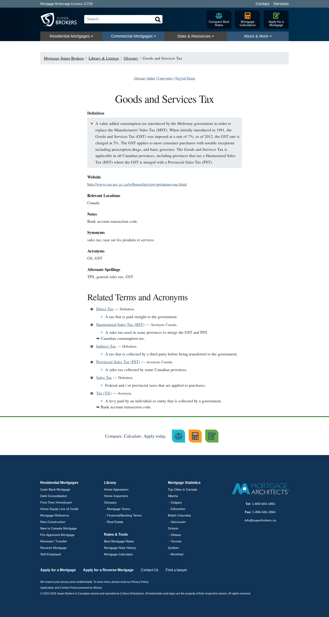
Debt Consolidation (53, 496)
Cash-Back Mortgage (55, 489)
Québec (173, 548)
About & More (256, 36)
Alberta (173, 496)
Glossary (110, 502)
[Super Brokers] (60, 19)
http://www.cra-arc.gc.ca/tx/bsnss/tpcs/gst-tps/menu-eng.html (137, 184)
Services (281, 4)
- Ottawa (174, 535)
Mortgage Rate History (120, 548)
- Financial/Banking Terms (123, 515)
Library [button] (110, 483)
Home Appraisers (116, 489)
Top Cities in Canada (182, 489)
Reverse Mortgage (53, 548)
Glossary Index (144, 78)
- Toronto (175, 541)
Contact (262, 4)
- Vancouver (177, 522)
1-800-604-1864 (263, 504)
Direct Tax (104, 308)
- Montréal (175, 554)
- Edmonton (176, 509)
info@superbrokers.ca (260, 520)
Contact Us (149, 570)
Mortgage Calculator (118, 554)
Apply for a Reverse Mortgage (108, 570)
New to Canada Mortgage (58, 528)
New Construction (52, 522)
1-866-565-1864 (264, 512)
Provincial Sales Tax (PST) (118, 361)
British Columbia (179, 515)
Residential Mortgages (70, 36)
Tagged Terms (185, 78)
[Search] (158, 19)
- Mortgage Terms (117, 509)
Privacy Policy (139, 581)
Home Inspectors (116, 496)
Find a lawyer (176, 570)
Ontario (173, 528)
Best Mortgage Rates (119, 541)
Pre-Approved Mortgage (57, 535)
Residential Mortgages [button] (59, 483)
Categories (165, 78)
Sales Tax (104, 377)
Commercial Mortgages (132, 36)
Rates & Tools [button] (116, 534)
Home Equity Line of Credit (59, 509)
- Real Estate (113, 522)
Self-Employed (50, 554)
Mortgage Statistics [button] (184, 483)
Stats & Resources (194, 36)
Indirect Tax (106, 346)
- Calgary (175, 502)
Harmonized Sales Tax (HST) (120, 324)
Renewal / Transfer (53, 541)
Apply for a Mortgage (58, 570)
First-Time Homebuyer (56, 502)
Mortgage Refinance (54, 515)
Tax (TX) (103, 393)
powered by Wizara (90, 587)
